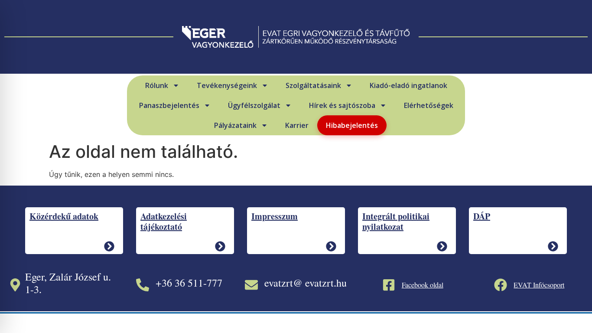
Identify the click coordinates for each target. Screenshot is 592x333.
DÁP (481, 216)
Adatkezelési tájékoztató (163, 221)
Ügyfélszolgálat (254, 105)
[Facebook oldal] (388, 284)
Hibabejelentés (352, 125)
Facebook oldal (422, 284)
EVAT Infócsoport (539, 284)
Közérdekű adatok (63, 216)
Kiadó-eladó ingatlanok (408, 85)
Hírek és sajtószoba (342, 105)
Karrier (297, 125)
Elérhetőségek (428, 105)
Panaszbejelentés (169, 105)
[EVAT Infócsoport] (500, 284)
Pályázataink (235, 125)
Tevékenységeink (227, 85)
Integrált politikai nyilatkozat (395, 221)
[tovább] (109, 246)
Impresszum (274, 216)
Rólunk (156, 85)
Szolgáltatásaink (313, 85)
